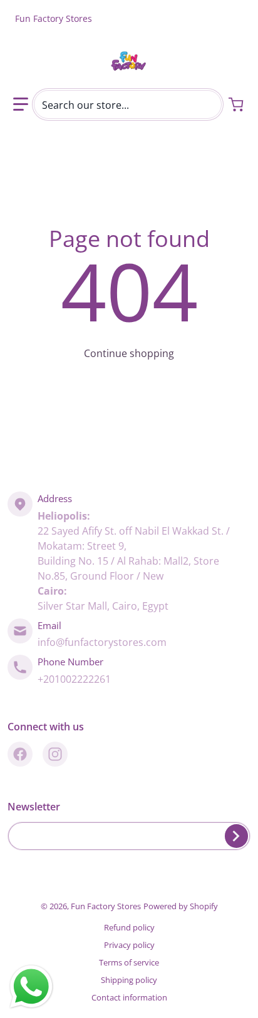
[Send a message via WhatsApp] (31, 987)
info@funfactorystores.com (102, 642)
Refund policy (129, 927)
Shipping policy (129, 979)
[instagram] (55, 754)
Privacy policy (129, 944)
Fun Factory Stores (106, 906)
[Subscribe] (236, 836)
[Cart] (237, 104)
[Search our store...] (207, 104)
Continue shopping (129, 353)
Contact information (129, 997)
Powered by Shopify (180, 906)
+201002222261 (74, 679)
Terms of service (129, 962)
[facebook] (20, 754)
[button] (21, 104)
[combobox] (128, 104)
